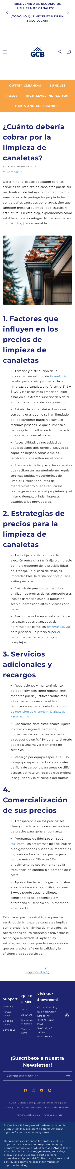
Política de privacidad (57, 1107)
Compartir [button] (14, 172)
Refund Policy (7, 1014)
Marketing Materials (27, 1022)
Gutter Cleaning (25, 85)
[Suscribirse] (68, 1075)
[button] (5, 52)
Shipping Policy (8, 1023)
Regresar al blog (38, 972)
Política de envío (53, 1115)
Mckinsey (17, 843)
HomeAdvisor (60, 376)
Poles (12, 96)
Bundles (57, 85)
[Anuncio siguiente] (68, 12)
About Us (26, 1015)
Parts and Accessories (37, 106)
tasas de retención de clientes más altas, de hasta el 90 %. (40, 711)
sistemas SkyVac (59, 626)
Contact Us (9, 1030)
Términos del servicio (28, 1115)
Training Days (26, 1031)
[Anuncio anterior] (7, 12)
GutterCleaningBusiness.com (34, 1103)
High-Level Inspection (47, 96)
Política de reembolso (29, 1107)
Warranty (8, 1006)
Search (25, 1009)
